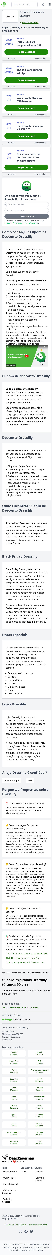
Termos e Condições (30, 223)
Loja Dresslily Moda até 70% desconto (25, 962)
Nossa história (10, 1171)
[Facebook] (26, 1231)
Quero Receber (27, 216)
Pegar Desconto (26, 51)
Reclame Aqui (12, 780)
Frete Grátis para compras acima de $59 (26, 953)
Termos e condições (38, 1224)
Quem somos (9, 1177)
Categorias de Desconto (9, 1191)
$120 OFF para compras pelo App (23, 958)
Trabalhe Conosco (7, 1200)
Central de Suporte (40, 1179)
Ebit (30, 780)
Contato (39, 1171)
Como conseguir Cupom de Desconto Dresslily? (20, 1007)
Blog (24, 1171)
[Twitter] (31, 1231)
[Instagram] (20, 1231)
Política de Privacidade (13, 223)
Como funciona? (10, 1184)
